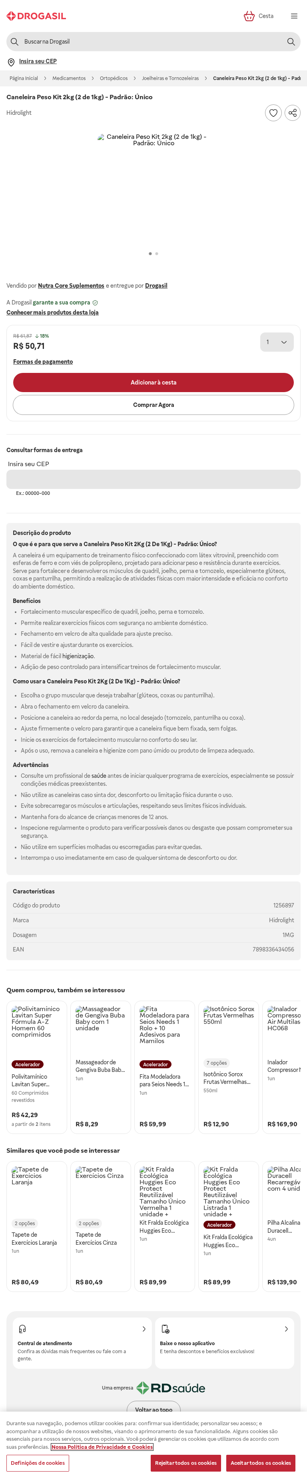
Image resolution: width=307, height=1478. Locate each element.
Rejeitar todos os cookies (186, 1463)
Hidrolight (281, 920)
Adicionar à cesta (154, 382)
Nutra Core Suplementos (71, 285)
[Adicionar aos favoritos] (273, 113)
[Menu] (294, 16)
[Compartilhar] (293, 113)
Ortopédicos (114, 78)
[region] (153, 1445)
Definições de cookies (38, 1463)
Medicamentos (69, 78)
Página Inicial (24, 78)
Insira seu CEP (28, 464)
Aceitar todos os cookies (261, 1463)
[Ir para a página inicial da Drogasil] (36, 16)
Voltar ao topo (153, 1410)
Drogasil (156, 285)
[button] (153, 190)
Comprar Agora (153, 405)
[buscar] (291, 42)
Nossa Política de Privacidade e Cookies (102, 1447)
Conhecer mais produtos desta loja (52, 312)
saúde (99, 776)
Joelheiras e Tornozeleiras (170, 78)
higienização (78, 656)
